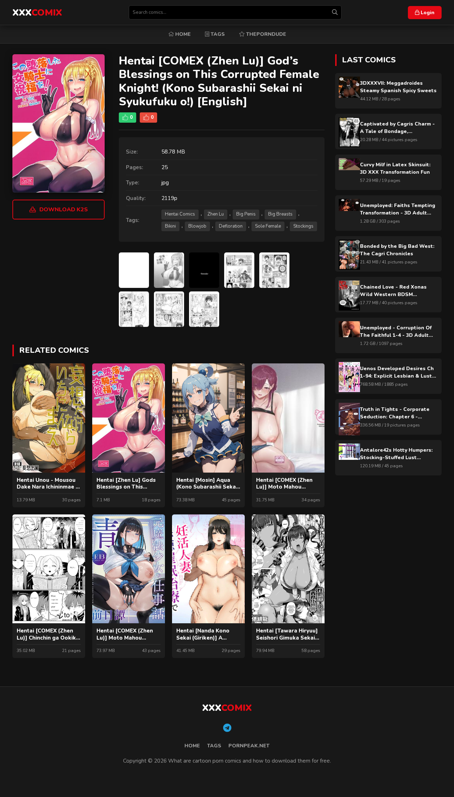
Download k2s (63, 209)
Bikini (170, 226)
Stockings (303, 226)
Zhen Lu (215, 214)
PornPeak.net (249, 745)
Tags (217, 34)
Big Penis (246, 214)
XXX (37, 12)
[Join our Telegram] (227, 728)
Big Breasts (280, 214)
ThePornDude (265, 34)
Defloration (231, 226)
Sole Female (268, 226)
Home (182, 34)
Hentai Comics (180, 214)
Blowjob (197, 226)
